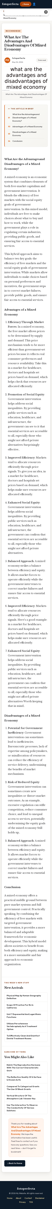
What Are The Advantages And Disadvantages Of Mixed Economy (25, 1130)
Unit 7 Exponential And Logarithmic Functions (24, 1015)
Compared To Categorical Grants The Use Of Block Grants (23, 1087)
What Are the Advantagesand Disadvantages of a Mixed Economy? (26, 117)
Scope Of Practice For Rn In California (20, 1006)
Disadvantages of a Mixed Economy (24, 134)
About (18, 1198)
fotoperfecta (10, 4)
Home (9, 1198)
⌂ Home (25, 4)
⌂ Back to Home (14, 1163)
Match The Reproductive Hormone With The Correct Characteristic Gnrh (23, 1068)
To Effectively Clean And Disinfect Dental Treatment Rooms (23, 1037)
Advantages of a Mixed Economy (27, 126)
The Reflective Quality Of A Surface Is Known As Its (24, 1078)
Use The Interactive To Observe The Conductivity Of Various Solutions (22, 1108)
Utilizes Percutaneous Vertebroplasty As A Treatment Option (22, 1026)
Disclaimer (40, 1198)
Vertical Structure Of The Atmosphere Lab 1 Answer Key (21, 1097)
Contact (28, 1198)
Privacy (22, 1202)
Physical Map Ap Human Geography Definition (24, 997)
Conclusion (17, 141)
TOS (31, 1202)
